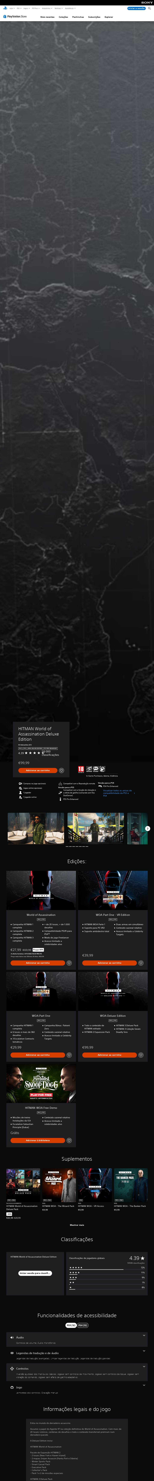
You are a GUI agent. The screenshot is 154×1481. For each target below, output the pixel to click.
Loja (11, 8)
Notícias (58, 8)
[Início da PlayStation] (5, 8)
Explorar (109, 17)
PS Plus (35, 8)
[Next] (147, 828)
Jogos (26, 8)
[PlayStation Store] (15, 16)
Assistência (69, 8)
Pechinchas (78, 17)
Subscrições (94, 17)
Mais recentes (47, 17)
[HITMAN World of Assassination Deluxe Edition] (36, 829)
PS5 (18, 8)
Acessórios (46, 8)
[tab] (71, 1325)
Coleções (63, 17)
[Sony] (147, 4)
